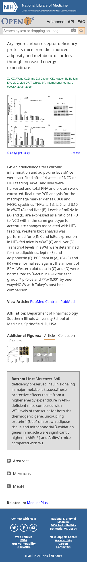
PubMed (67, 301)
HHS (45, 556)
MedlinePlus (37, 502)
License (75, 153)
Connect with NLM (23, 519)
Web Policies (23, 537)
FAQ (81, 22)
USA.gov (56, 556)
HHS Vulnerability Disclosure (24, 545)
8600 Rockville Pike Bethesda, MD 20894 (63, 527)
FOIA (23, 540)
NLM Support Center (63, 537)
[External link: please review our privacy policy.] (14, 527)
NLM (28, 556)
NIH (37, 556)
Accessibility (63, 540)
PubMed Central (44, 301)
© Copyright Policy (18, 153)
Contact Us (63, 547)
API (71, 22)
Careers (63, 544)
